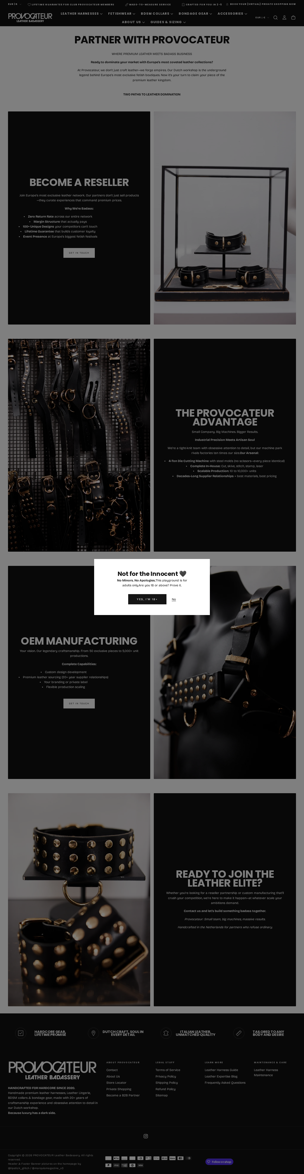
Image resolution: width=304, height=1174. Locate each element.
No (174, 599)
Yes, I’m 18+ (147, 599)
